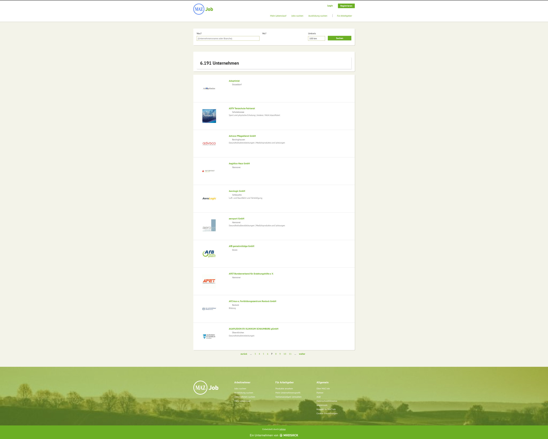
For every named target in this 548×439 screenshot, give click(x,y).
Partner (320, 392)
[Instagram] (200, 401)
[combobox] (228, 38)
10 (285, 353)
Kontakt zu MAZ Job (326, 409)
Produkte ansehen (284, 388)
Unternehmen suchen (244, 396)
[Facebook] (195, 401)
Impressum (322, 405)
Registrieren (346, 5)
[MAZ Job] (203, 9)
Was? (199, 33)
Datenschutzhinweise (327, 400)
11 (290, 353)
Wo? (264, 33)
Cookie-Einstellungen (327, 413)
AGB (319, 396)
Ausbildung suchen (317, 15)
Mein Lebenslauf (278, 15)
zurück (244, 353)
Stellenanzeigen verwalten (288, 396)
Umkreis (312, 33)
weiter (302, 353)
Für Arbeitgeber (344, 15)
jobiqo (282, 429)
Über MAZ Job (323, 388)
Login (330, 5)
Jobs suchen (297, 15)
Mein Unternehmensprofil (287, 392)
